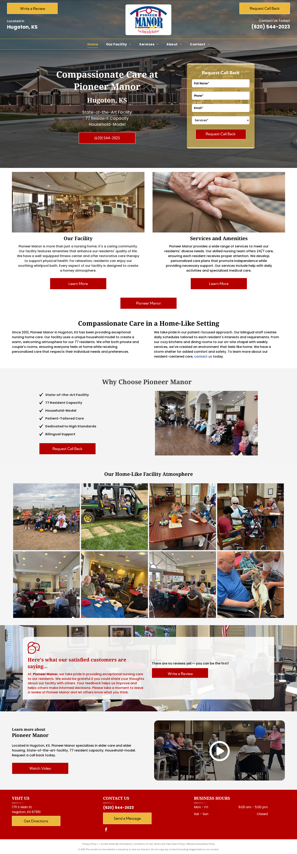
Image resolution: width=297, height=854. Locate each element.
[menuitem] (92, 44)
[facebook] (106, 830)
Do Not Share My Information (116, 843)
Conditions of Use (143, 843)
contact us (203, 356)
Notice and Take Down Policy (169, 843)
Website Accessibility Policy (200, 843)
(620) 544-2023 (270, 26)
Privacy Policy (89, 843)
